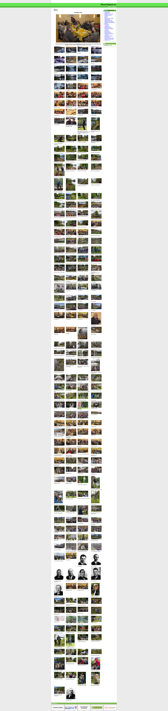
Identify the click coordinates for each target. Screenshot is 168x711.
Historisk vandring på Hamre (109, 18)
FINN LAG (114, 6)
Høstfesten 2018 (107, 19)
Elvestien (105, 17)
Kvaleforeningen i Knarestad (108, 21)
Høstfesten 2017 (107, 26)
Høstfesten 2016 (107, 31)
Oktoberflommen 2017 (108, 27)
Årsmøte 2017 (106, 30)
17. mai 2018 (106, 25)
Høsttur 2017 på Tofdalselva (108, 28)
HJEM (109, 6)
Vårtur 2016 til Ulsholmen (108, 35)
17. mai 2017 (106, 29)
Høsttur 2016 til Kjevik (107, 32)
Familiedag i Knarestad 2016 (108, 33)
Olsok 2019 (106, 16)
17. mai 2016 (106, 34)
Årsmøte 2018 (106, 24)
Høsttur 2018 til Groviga (108, 20)
